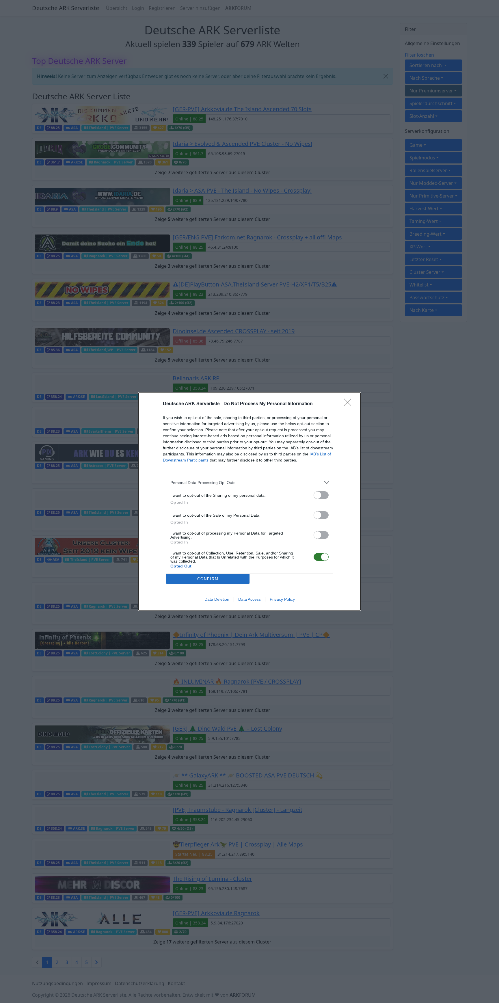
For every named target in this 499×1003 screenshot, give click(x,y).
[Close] (349, 404)
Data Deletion (216, 599)
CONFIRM (208, 579)
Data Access (249, 599)
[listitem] (249, 482)
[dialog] (249, 501)
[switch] (321, 495)
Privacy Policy (282, 599)
